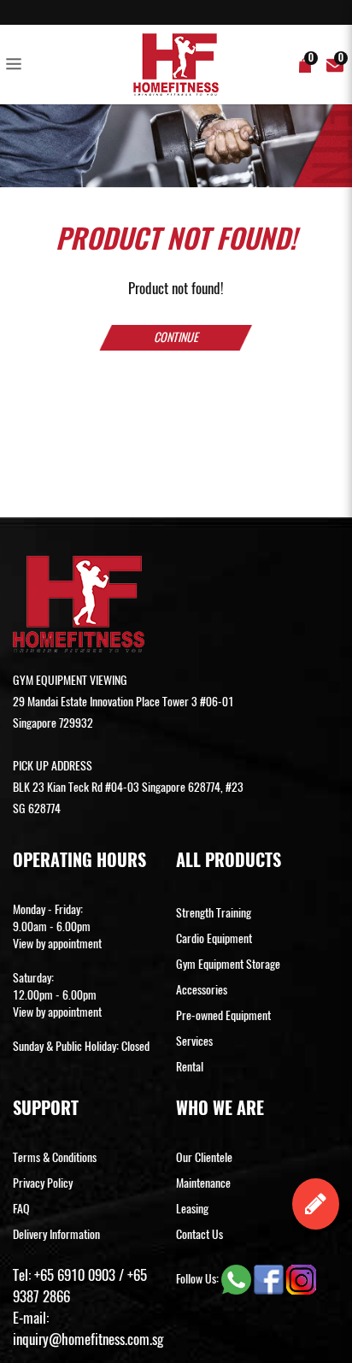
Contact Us (199, 1234)
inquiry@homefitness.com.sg (88, 1339)
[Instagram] (301, 1279)
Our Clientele (204, 1157)
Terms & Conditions (55, 1157)
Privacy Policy (43, 1183)
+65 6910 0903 (74, 1275)
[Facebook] (270, 1279)
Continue (176, 337)
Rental (189, 1067)
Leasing (192, 1209)
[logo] (176, 64)
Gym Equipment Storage (228, 964)
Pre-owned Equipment (223, 1015)
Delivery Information (56, 1234)
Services (194, 1041)
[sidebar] (17, 65)
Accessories (201, 990)
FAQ (21, 1209)
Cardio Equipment (214, 938)
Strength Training (213, 913)
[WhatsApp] (237, 1279)
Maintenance (203, 1183)
